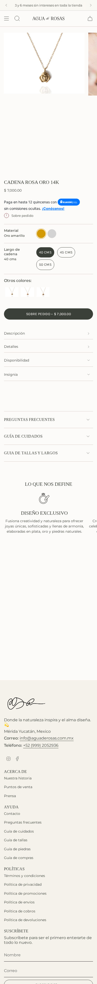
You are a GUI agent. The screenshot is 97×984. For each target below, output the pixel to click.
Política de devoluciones (25, 920)
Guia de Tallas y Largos (31, 453)
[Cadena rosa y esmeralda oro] (12, 292)
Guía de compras (18, 858)
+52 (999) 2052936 (40, 745)
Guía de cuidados (19, 831)
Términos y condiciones (24, 875)
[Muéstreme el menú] (6, 18)
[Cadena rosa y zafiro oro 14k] (43, 292)
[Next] (91, 5)
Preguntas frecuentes (29, 419)
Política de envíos (19, 902)
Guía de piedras (17, 849)
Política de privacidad (23, 884)
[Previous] (6, 5)
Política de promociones (25, 893)
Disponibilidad (16, 360)
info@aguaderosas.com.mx (47, 738)
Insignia (11, 374)
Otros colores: (18, 280)
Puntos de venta (18, 787)
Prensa (10, 796)
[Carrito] (90, 18)
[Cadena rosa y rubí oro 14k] (27, 292)
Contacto (12, 813)
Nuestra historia (18, 778)
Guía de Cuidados (23, 436)
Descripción (14, 333)
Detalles (11, 346)
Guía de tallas (15, 840)
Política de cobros (19, 911)
